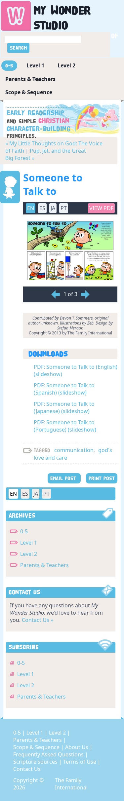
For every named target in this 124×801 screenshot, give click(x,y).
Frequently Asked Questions (49, 754)
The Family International (71, 784)
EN (13, 493)
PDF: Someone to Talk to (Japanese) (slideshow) (64, 407)
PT (46, 493)
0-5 (9, 65)
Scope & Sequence (28, 92)
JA (35, 493)
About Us (77, 747)
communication (74, 450)
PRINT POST (102, 478)
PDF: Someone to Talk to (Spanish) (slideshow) (64, 389)
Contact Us (27, 769)
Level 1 (35, 65)
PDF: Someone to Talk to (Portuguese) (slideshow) (65, 426)
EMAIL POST (64, 478)
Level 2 (66, 65)
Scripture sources (36, 761)
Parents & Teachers (30, 79)
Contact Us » (37, 620)
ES (25, 493)
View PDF (101, 208)
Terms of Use (80, 761)
